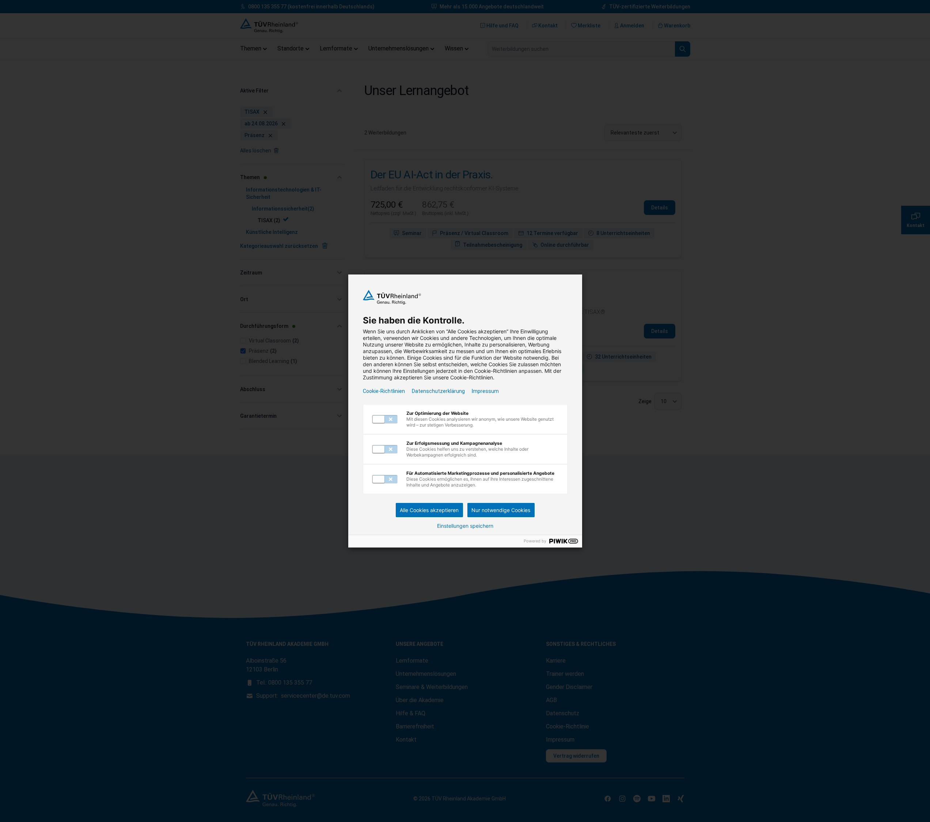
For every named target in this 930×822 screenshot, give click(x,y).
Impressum (485, 391)
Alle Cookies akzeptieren (429, 510)
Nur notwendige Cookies (500, 510)
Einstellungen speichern (465, 526)
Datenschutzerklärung (438, 391)
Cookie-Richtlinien (384, 391)
